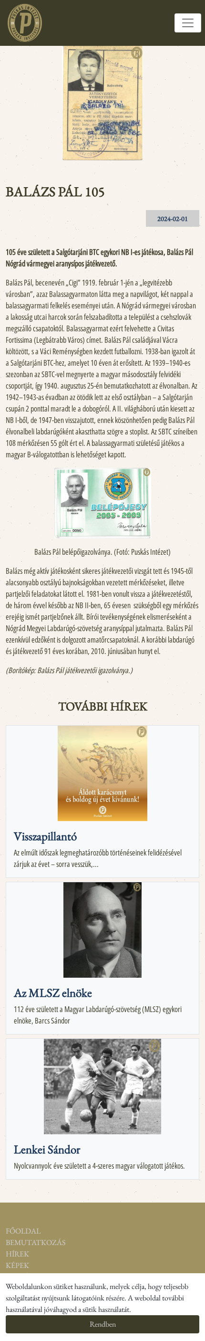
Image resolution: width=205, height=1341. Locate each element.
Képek (17, 1265)
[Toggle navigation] (187, 22)
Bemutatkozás (26, 1242)
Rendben (103, 1324)
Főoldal (23, 1231)
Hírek (17, 1254)
